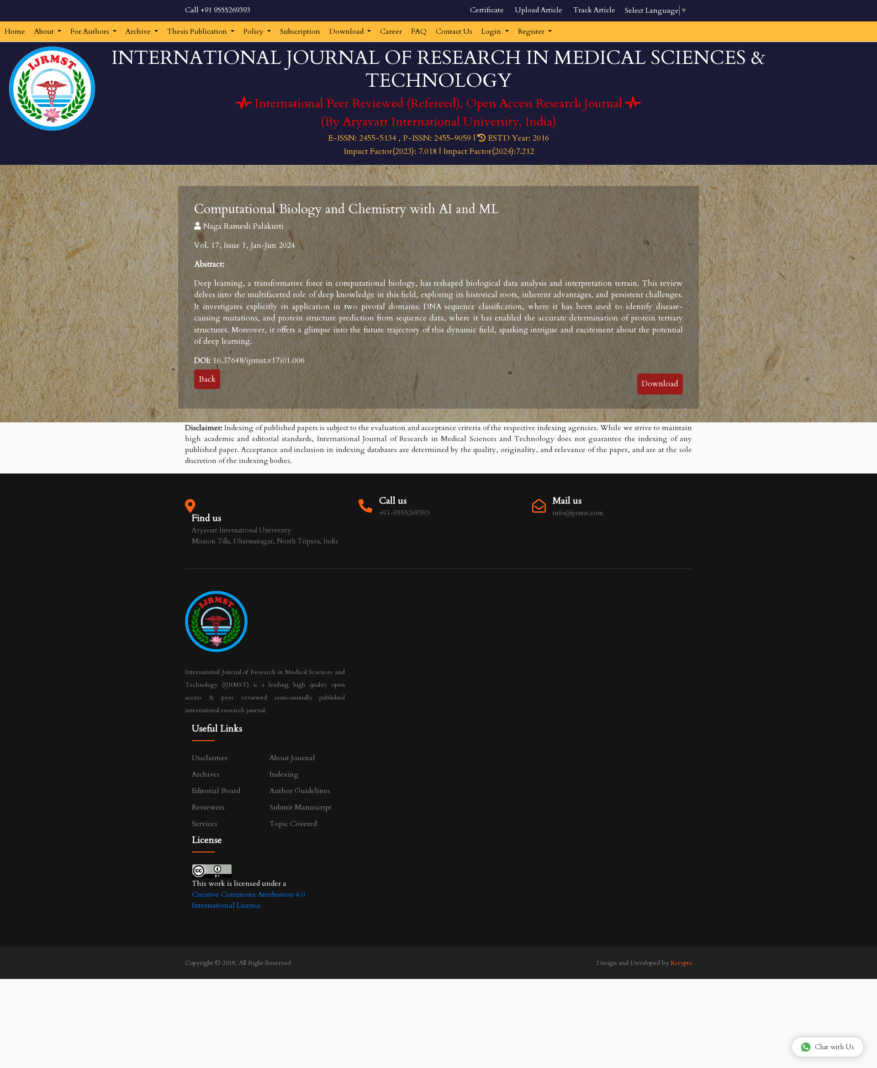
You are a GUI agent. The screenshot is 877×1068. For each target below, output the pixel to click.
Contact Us (454, 31)
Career (391, 31)
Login (492, 31)
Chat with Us (834, 1047)
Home (15, 31)
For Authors (90, 31)
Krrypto (681, 962)
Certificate (487, 10)
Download (347, 31)
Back (207, 379)
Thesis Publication (198, 31)
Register (532, 31)
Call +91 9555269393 (217, 10)
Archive (139, 31)
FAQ (419, 31)
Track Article (594, 10)
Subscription (300, 31)
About (45, 31)
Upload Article (538, 10)
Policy (254, 31)
